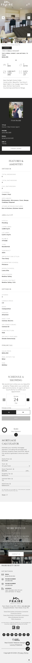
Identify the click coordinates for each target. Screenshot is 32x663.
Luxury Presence (16, 645)
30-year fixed (6, 466)
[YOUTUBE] (16, 634)
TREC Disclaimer (16, 619)
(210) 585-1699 (6, 132)
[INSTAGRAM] (7, 634)
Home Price (6, 459)
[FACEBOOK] (3, 634)
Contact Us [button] (16, 554)
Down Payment (7, 469)
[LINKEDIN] (11, 634)
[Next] (28, 399)
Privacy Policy (23, 653)
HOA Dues (5, 483)
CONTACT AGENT (16, 148)
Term (3, 464)
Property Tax (6, 473)
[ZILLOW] (20, 634)
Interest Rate (6, 478)
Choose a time (6, 408)
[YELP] (28, 634)
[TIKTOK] (24, 634)
